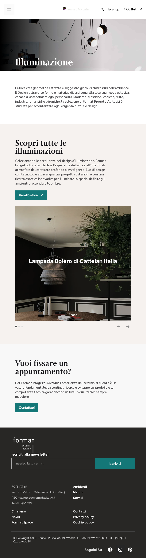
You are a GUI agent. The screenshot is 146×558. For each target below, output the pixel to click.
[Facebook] (110, 549)
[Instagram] (120, 549)
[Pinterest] (130, 549)
